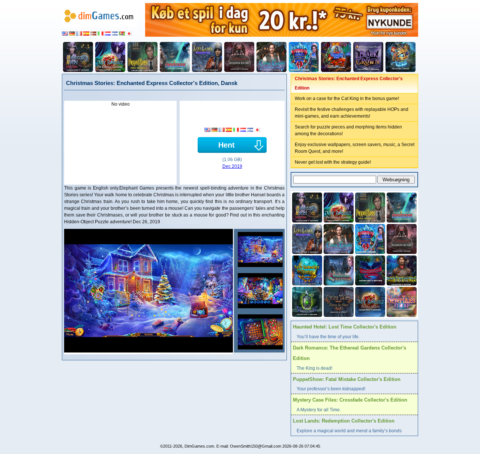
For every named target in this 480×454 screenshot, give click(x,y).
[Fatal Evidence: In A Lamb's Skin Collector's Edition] (369, 269)
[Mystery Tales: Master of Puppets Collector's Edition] (401, 57)
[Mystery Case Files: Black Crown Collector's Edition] (368, 57)
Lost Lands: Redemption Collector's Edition (343, 421)
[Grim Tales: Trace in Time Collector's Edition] (338, 301)
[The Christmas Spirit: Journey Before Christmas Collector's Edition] (336, 57)
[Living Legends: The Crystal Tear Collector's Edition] (271, 57)
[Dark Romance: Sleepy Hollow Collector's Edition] (369, 301)
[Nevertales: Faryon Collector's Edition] (401, 301)
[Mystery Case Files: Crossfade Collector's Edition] (175, 57)
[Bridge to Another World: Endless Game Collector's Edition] (401, 269)
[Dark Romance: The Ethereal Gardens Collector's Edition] (110, 57)
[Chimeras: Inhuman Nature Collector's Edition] (239, 57)
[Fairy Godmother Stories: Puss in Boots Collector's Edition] (306, 269)
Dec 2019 (232, 166)
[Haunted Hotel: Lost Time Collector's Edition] (78, 57)
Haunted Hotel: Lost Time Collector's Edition (344, 327)
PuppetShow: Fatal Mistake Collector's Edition (346, 379)
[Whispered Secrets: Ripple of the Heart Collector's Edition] (338, 269)
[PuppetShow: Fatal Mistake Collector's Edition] (143, 57)
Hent (226, 145)
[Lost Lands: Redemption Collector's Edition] (207, 57)
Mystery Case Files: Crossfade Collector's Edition (350, 400)
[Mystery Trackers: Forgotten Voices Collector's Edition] (306, 301)
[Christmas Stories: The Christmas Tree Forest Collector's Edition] (304, 57)
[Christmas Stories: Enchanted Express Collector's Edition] (259, 249)
